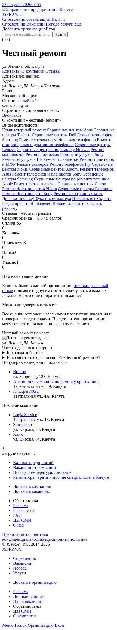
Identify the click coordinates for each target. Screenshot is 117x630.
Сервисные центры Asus (70, 130)
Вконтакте (11, 115)
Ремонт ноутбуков (42, 154)
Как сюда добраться (25, 352)
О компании (32, 71)
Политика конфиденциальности (25, 537)
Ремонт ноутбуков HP (22, 159)
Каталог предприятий (33, 462)
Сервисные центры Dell (54, 135)
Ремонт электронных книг (78, 193)
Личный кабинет (29, 596)
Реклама (20, 505)
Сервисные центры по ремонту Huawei (53, 149)
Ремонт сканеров (32, 164)
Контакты (11, 71)
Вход (50, 29)
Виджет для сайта (69, 203)
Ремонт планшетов (60, 159)
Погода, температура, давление (42, 472)
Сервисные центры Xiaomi (54, 169)
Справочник (13, 24)
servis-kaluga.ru (15, 105)
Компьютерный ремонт (24, 130)
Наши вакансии (27, 601)
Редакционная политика (64, 539)
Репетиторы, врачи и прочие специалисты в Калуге (61, 477)
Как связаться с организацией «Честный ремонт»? (53, 357)
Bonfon (19, 371)
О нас (18, 525)
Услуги (66, 24)
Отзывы (52, 71)
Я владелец (40, 203)
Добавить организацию (24, 29)
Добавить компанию (32, 486)
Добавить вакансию (31, 491)
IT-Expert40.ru (26, 391)
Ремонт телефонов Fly (70, 164)
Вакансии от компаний (34, 467)
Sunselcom (22, 424)
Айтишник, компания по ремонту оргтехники (56, 381)
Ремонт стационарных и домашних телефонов (56, 142)
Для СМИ (22, 520)
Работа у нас (24, 510)
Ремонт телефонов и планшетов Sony (46, 174)
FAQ (17, 515)
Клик (18, 434)
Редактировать (15, 203)
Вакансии (35, 24)
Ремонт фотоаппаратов (35, 184)
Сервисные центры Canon (82, 184)
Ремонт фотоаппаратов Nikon (29, 188)
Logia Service (25, 414)
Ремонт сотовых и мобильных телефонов (57, 139)
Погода (52, 24)
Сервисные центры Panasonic (85, 188)
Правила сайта (15, 534)
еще (78, 24)
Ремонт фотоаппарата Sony (27, 193)
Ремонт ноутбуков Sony (82, 154)
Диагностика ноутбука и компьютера (36, 198)
